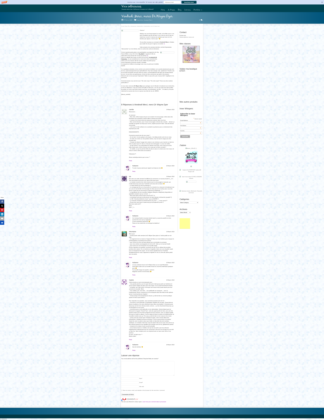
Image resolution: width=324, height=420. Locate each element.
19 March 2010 (128, 20)
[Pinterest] (2, 210)
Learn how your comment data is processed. (154, 401)
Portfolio (197, 10)
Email (141, 382)
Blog (179, 10)
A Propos (171, 10)
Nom (140, 378)
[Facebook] (2, 202)
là (164, 43)
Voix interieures (131, 6)
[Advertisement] (185, 223)
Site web (141, 386)
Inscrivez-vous (189, 2)
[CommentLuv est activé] (130, 400)
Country (190, 130)
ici (147, 55)
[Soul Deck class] (191, 62)
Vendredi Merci (148, 20)
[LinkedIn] (2, 214)
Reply (130, 160)
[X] (2, 206)
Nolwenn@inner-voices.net (187, 37)
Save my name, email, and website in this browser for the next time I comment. (144, 390)
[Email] (2, 218)
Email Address (190, 120)
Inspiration (140, 20)
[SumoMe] (2, 223)
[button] (162, 2)
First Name (190, 125)
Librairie (187, 10)
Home (163, 10)
